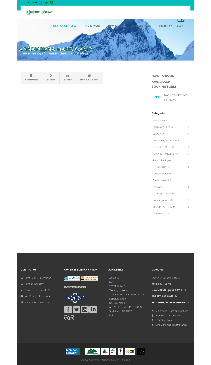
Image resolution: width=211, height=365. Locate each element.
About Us (114, 278)
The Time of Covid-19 (164, 296)
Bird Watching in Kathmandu (171, 324)
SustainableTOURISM (120, 311)
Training (157, 187)
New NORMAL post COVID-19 (169, 290)
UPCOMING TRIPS (162, 207)
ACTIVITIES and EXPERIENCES (125, 307)
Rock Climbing (161, 160)
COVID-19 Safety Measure (166, 278)
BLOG (156, 133)
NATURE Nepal (117, 303)
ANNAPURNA (160, 120)
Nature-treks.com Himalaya (175, 97)
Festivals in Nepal (162, 147)
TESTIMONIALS (117, 286)
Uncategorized (161, 200)
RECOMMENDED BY (75, 286)
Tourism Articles (161, 173)
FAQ (111, 282)
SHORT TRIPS (160, 167)
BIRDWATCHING (161, 127)
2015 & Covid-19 (161, 284)
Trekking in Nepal (162, 193)
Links (112, 315)
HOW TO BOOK (163, 75)
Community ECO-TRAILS (166, 140)
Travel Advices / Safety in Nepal (126, 294)
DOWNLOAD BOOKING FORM (164, 84)
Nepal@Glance (117, 298)
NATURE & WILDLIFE (164, 153)
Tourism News (160, 180)
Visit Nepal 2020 (161, 213)
